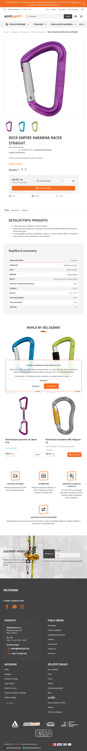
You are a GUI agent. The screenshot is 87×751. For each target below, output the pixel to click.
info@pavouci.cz (20, 649)
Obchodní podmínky (55, 688)
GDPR (50, 683)
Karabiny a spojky (70, 265)
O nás (47, 9)
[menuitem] (17, 24)
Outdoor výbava (10, 697)
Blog (49, 693)
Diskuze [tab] (25, 210)
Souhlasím (51, 386)
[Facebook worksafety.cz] (7, 607)
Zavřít (76, 199)
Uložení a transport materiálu (15, 693)
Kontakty (53, 9)
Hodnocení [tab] (15, 210)
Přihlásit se (49, 554)
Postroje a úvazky (11, 679)
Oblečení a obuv (10, 688)
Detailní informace (15, 164)
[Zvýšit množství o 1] (73, 181)
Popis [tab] (6, 210)
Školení (50, 707)
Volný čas (51, 653)
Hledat (67, 16)
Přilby (6, 669)
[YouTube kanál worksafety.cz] (14, 607)
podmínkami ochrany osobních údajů (71, 561)
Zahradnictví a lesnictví (56, 635)
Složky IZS (52, 649)
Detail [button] (37, 391)
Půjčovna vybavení (55, 712)
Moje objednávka (73, 9)
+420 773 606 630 (19, 654)
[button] (23, 451)
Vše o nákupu (62, 9)
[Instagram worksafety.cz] (22, 607)
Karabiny (7, 674)
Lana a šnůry (9, 683)
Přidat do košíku (45, 188)
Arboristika (52, 626)
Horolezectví (52, 644)
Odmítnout (35, 386)
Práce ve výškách (54, 630)
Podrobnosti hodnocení (42, 150)
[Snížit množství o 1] (62, 181)
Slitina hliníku (72, 274)
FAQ (49, 674)
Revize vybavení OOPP (57, 703)
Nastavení (43, 380)
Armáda (51, 639)
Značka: (17, 152)
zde (70, 376)
